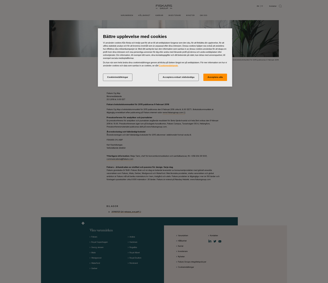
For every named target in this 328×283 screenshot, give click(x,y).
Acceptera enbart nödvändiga (178, 77)
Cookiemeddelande (168, 66)
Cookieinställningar (117, 77)
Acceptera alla (215, 77)
